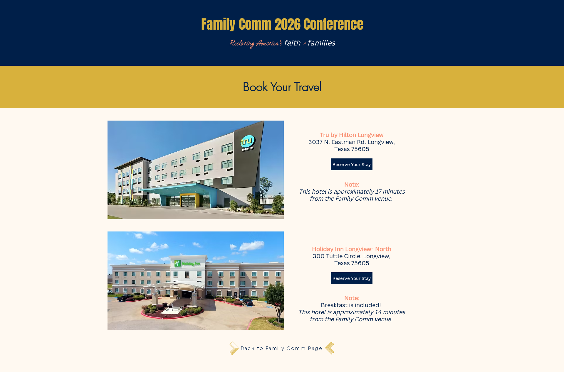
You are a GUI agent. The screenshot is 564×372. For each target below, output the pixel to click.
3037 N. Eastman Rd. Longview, (351, 142)
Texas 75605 (351, 149)
